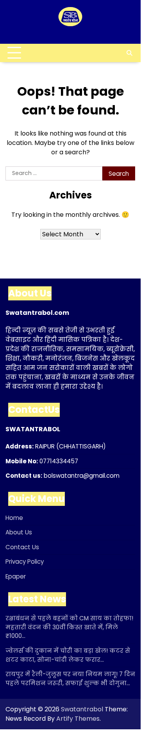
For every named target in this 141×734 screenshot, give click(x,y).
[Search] (129, 53)
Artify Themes (78, 718)
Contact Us (22, 547)
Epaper (15, 576)
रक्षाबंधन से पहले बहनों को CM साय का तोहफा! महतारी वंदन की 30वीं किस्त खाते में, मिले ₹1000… (69, 627)
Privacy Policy (24, 561)
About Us (18, 532)
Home (14, 518)
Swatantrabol (82, 709)
